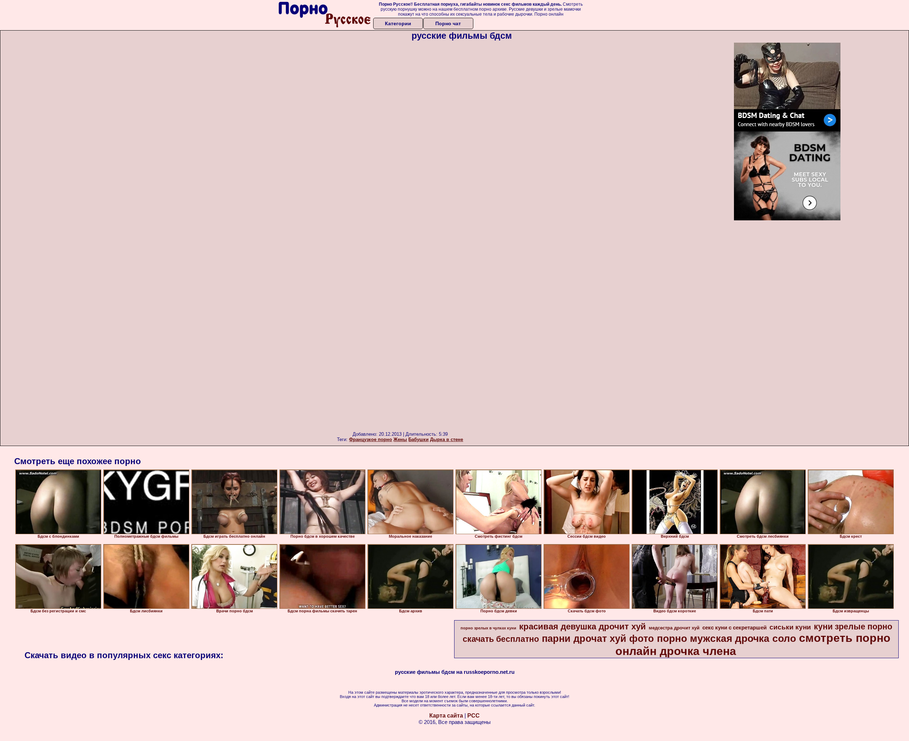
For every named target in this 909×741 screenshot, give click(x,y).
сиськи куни (790, 627)
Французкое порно (370, 439)
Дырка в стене (446, 439)
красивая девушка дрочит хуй (582, 626)
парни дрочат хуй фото (598, 638)
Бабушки (418, 439)
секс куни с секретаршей (734, 627)
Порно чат (448, 23)
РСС (473, 716)
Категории (398, 23)
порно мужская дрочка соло (726, 638)
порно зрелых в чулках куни (488, 628)
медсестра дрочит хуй (674, 627)
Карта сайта (446, 716)
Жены (400, 439)
